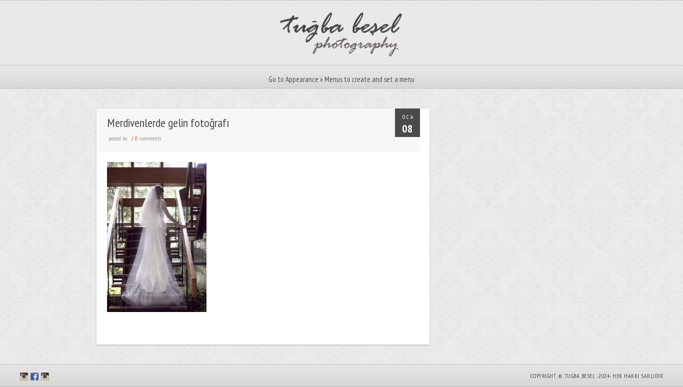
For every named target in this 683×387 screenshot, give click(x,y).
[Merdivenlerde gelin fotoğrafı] (156, 309)
